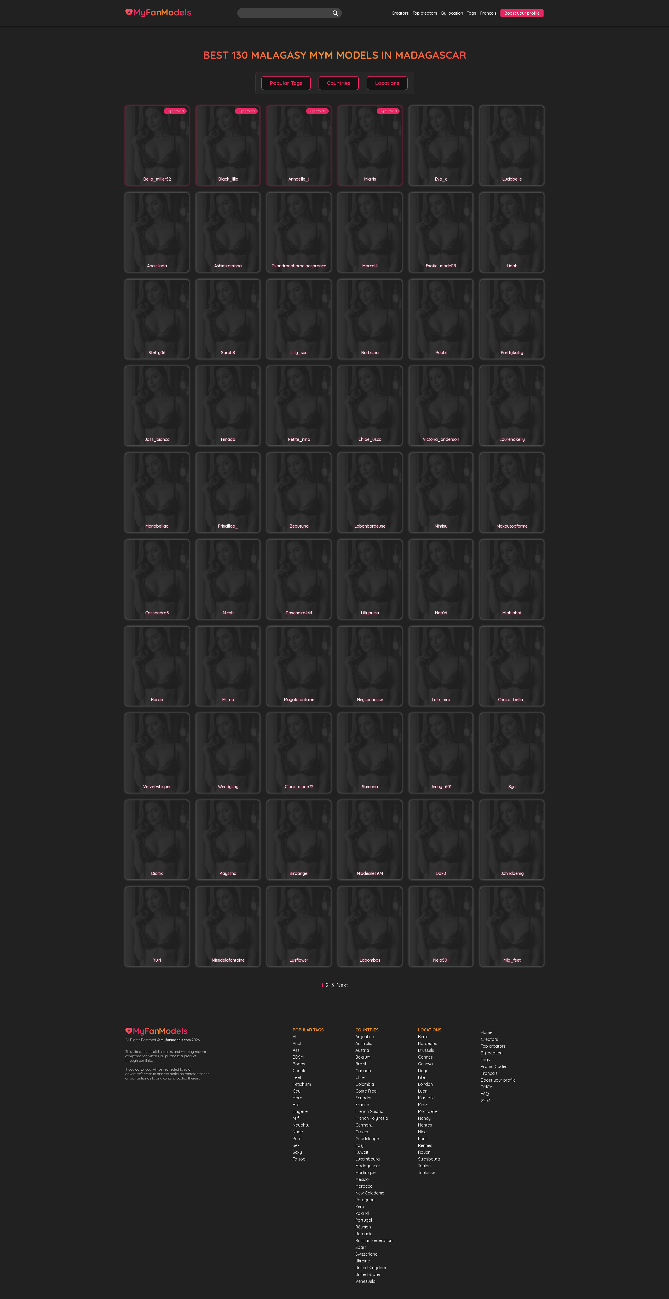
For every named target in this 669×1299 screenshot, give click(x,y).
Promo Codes (494, 1066)
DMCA (486, 1086)
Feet (297, 1077)
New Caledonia (369, 1193)
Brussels (426, 1050)
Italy (359, 1145)
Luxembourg (367, 1159)
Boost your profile (522, 13)
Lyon (423, 1091)
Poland (362, 1213)
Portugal (363, 1220)
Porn (297, 1138)
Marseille (426, 1097)
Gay (297, 1091)
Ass (296, 1050)
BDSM (298, 1057)
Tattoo (299, 1159)
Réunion (363, 1226)
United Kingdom (370, 1267)
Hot (296, 1104)
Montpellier (428, 1111)
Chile (360, 1077)
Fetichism (302, 1084)
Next (342, 985)
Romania (364, 1233)
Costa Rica (366, 1091)
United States (368, 1274)
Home (486, 1032)
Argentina (364, 1036)
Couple (299, 1070)
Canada (363, 1070)
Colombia (364, 1084)
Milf (296, 1118)
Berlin (423, 1036)
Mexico (362, 1179)
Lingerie (300, 1111)
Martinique (365, 1172)
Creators (400, 13)
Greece (362, 1131)
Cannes (425, 1057)
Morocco (364, 1186)
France (362, 1104)
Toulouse (426, 1172)
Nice (422, 1131)
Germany (364, 1125)
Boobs (299, 1063)
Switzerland (366, 1254)
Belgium (363, 1057)
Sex (296, 1145)
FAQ (485, 1093)
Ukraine (362, 1260)
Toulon (424, 1165)
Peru (359, 1206)
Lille (421, 1077)
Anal (297, 1043)
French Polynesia (371, 1118)
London (425, 1084)
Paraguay (364, 1199)
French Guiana (369, 1111)
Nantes (425, 1125)
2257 (485, 1100)
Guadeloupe (367, 1138)
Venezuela (365, 1281)
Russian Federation (374, 1240)
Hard (297, 1097)
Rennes (425, 1145)
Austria (362, 1050)
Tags (471, 13)
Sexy (297, 1152)
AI (294, 1036)
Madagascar (367, 1165)
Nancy (424, 1118)
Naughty (301, 1125)
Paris (423, 1138)
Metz (422, 1104)
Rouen (424, 1152)
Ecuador (363, 1097)
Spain (360, 1247)
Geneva (425, 1063)
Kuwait (361, 1152)
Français (488, 13)
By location (452, 13)
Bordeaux (427, 1043)
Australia (363, 1043)
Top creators (425, 13)
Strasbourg (429, 1159)
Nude (298, 1131)
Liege (423, 1070)
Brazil (360, 1063)
